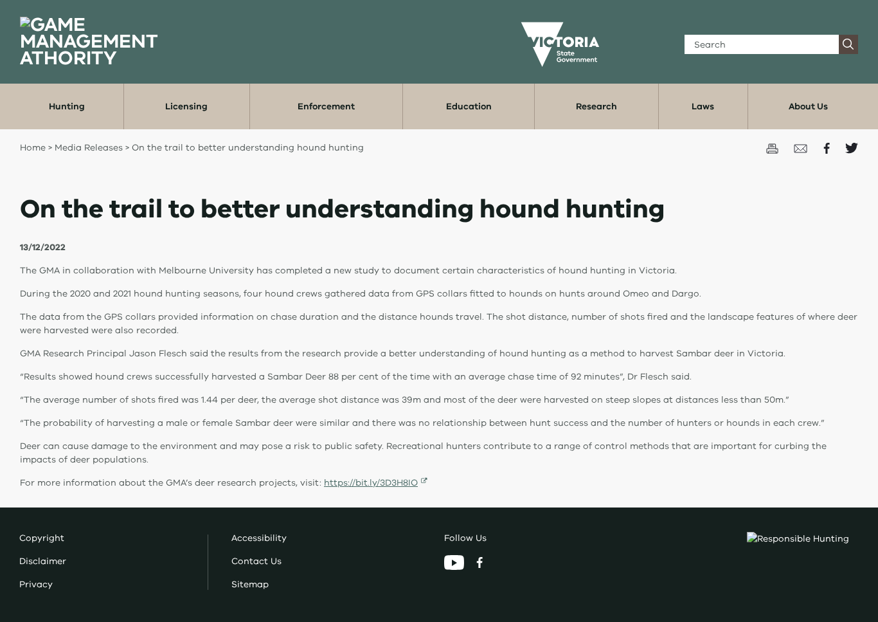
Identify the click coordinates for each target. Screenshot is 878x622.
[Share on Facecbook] (827, 148)
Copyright (41, 538)
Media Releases (89, 148)
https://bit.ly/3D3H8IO (371, 483)
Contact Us (256, 561)
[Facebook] (479, 562)
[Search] (848, 44)
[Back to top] (829, 496)
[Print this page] (773, 148)
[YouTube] (455, 562)
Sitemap (250, 584)
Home (33, 148)
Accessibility (259, 538)
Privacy (36, 584)
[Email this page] (802, 148)
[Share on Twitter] (851, 148)
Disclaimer (42, 561)
